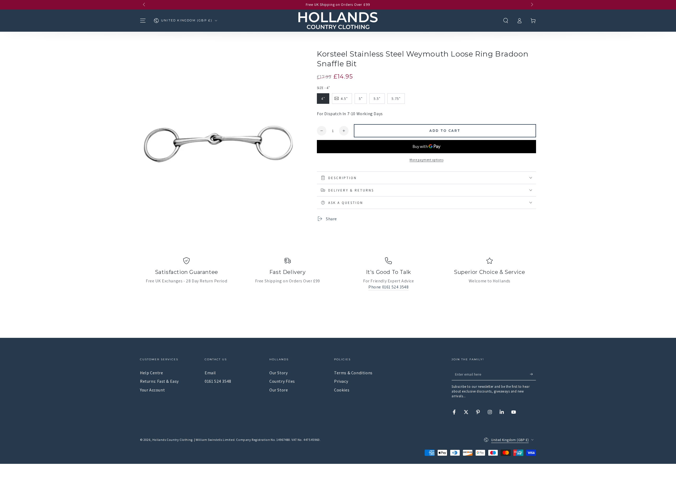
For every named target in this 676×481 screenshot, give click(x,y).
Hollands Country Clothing (172, 440)
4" (323, 98)
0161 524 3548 (218, 381)
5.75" (396, 98)
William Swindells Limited (215, 440)
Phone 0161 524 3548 (388, 287)
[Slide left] (144, 5)
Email (210, 373)
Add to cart (444, 131)
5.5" (377, 98)
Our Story (278, 373)
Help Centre (151, 373)
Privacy (341, 381)
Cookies (341, 390)
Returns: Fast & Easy (159, 381)
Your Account (152, 390)
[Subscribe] (533, 374)
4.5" (344, 98)
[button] (506, 20)
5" (361, 98)
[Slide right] (531, 5)
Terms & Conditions (353, 373)
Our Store (278, 390)
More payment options (426, 160)
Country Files (282, 381)
